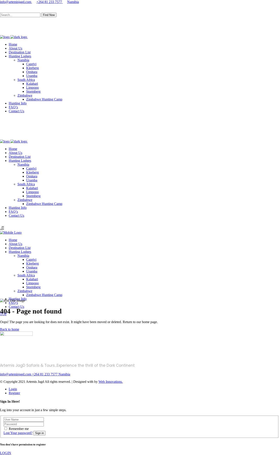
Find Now (49, 15)
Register (14, 393)
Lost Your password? (17, 433)
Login (13, 389)
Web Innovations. (111, 381)
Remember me (19, 429)
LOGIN (5, 453)
